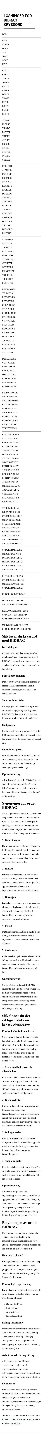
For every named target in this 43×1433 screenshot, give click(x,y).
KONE (5, 1419)
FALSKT (23, 1419)
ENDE (6, 1423)
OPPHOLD (7, 1415)
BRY (30, 1419)
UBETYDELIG (21, 1415)
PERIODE (15, 1423)
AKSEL (13, 1419)
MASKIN (34, 1415)
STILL (37, 1419)
